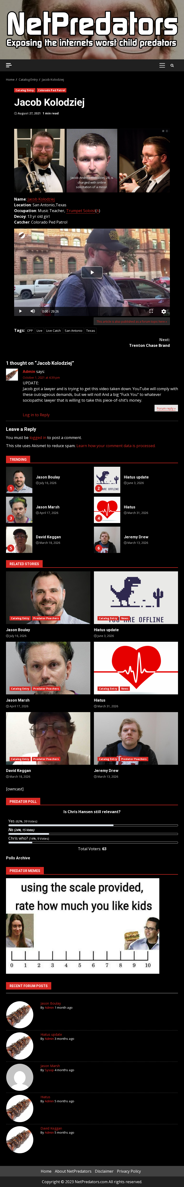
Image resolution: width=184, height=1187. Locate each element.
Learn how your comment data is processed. (115, 445)
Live (39, 330)
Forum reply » (166, 408)
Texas (90, 330)
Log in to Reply (36, 414)
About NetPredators (73, 1171)
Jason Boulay (19, 480)
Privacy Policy (129, 1171)
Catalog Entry (25, 90)
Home (46, 1171)
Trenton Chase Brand (149, 342)
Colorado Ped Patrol (51, 90)
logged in (37, 437)
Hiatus (107, 510)
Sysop (49, 1070)
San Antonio (73, 330)
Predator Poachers (46, 618)
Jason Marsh (19, 510)
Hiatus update (107, 480)
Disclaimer (104, 1171)
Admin (29, 371)
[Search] (172, 65)
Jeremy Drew (107, 540)
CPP (30, 330)
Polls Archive (18, 858)
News (124, 618)
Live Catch (53, 330)
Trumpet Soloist (80, 210)
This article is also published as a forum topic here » (132, 322)
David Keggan (19, 540)
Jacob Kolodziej (41, 199)
